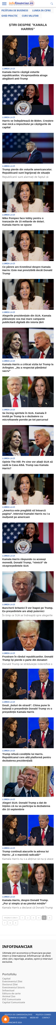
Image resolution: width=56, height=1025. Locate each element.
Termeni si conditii (18, 1017)
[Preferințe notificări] (5, 1019)
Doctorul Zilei (10, 984)
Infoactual (8, 990)
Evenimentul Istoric (13, 987)
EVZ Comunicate (11, 999)
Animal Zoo (8, 996)
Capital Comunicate (13, 1002)
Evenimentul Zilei (12, 981)
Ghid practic (9, 15)
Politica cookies (43, 1014)
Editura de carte (11, 993)
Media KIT (34, 1017)
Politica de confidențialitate (18, 1014)
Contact (46, 1017)
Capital (6, 978)
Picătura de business (14, 10)
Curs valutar (30, 15)
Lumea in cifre (41, 10)
